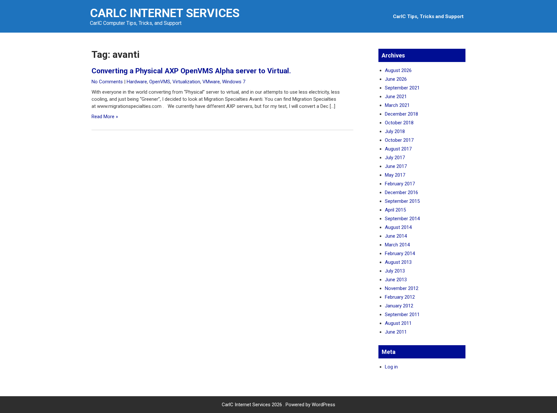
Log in (391, 367)
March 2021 (397, 105)
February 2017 (400, 184)
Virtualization (186, 82)
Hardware (137, 82)
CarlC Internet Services (164, 13)
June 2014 (396, 236)
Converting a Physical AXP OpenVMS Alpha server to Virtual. (191, 71)
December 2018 (401, 114)
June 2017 (396, 166)
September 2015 (402, 201)
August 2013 (398, 262)
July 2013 (395, 271)
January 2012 (399, 306)
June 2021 (396, 96)
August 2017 (398, 149)
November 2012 (401, 288)
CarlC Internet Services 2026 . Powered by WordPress (278, 405)
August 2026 (398, 70)
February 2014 (400, 253)
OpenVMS (159, 82)
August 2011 (398, 323)
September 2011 (402, 314)
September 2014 (402, 219)
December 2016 (401, 192)
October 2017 (399, 140)
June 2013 (396, 280)
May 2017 (395, 175)
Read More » (105, 116)
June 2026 (396, 79)
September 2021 (402, 88)
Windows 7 (233, 82)
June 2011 (396, 332)
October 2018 (399, 123)
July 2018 (395, 131)
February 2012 (400, 297)
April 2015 (395, 210)
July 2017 (395, 157)
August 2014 (398, 227)
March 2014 (397, 245)
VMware (211, 82)
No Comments (107, 82)
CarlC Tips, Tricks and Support (428, 16)
